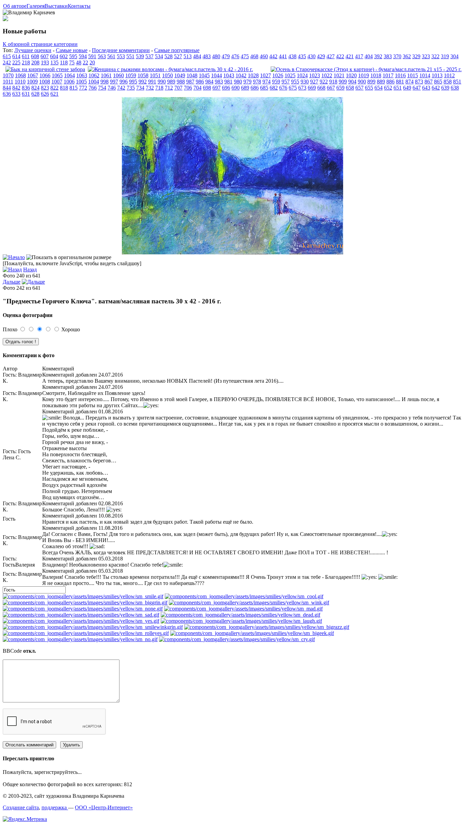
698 (207, 88)
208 (35, 62)
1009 (32, 81)
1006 (69, 81)
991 (152, 81)
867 (428, 81)
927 (314, 81)
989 (171, 81)
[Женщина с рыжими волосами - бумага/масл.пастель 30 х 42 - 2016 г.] (170, 69)
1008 (44, 81)
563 (102, 56)
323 (426, 56)
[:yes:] (81, 621)
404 (369, 56)
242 (7, 62)
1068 (20, 75)
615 (7, 56)
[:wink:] (249, 602)
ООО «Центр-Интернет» (104, 807)
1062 (94, 75)
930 (305, 81)
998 (104, 81)
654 (378, 88)
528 (168, 56)
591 (92, 56)
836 (26, 88)
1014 (424, 75)
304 (454, 56)
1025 (290, 75)
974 (266, 81)
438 (292, 56)
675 (293, 88)
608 (35, 56)
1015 (412, 75)
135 (54, 62)
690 (235, 88)
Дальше (11, 282)
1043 (228, 75)
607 (45, 56)
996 (123, 81)
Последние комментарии (121, 50)
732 (150, 88)
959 (276, 81)
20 (92, 62)
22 (85, 62)
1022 (326, 75)
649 (407, 88)
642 (436, 88)
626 (45, 94)
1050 (167, 75)
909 (343, 81)
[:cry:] (237, 639)
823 (45, 88)
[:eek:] (252, 633)
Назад (30, 269)
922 (324, 81)
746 (112, 88)
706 (188, 88)
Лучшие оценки (32, 50)
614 (16, 56)
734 (140, 88)
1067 (32, 75)
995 (133, 81)
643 (426, 88)
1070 (8, 75)
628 (35, 94)
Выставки (56, 6)
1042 (241, 75)
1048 (192, 75)
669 (312, 88)
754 (102, 88)
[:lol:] (241, 621)
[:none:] (83, 609)
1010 (20, 81)
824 (35, 88)
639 (445, 88)
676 (283, 88)
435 (302, 56)
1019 (363, 75)
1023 (314, 75)
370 (397, 56)
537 (149, 56)
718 (159, 88)
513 (187, 56)
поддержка (55, 807)
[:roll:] (86, 633)
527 (178, 56)
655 (369, 88)
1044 (216, 75)
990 (162, 81)
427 (330, 56)
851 (457, 81)
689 (245, 88)
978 (257, 81)
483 (207, 56)
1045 (204, 75)
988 (181, 81)
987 (190, 81)
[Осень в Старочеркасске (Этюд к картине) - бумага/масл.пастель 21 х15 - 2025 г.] (366, 69)
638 (455, 88)
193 (45, 62)
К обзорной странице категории (40, 44)
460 (264, 56)
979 (247, 81)
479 (226, 56)
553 (121, 56)
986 (200, 81)
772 (83, 88)
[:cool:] (244, 596)
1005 (81, 81)
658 (350, 88)
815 (73, 88)
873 (419, 81)
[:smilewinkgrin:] (93, 627)
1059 (130, 75)
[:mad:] (243, 609)
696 (226, 88)
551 (130, 56)
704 (197, 88)
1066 (44, 75)
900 (362, 81)
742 (121, 88)
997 (114, 81)
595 (73, 56)
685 (264, 88)
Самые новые (71, 50)
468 (254, 56)
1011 (8, 81)
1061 (106, 75)
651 (398, 88)
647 (417, 88)
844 (7, 88)
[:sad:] (81, 615)
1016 (400, 75)
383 (388, 56)
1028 (253, 75)
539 (140, 56)
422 (340, 56)
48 (78, 62)
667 (331, 88)
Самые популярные (176, 50)
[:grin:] (85, 602)
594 (83, 56)
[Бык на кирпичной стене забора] (45, 69)
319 (445, 56)
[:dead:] (240, 615)
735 (131, 88)
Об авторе (15, 6)
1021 (339, 75)
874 (409, 81)
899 (371, 81)
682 (274, 88)
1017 (388, 75)
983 (219, 81)
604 (54, 56)
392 (378, 56)
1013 (437, 75)
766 (93, 88)
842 (16, 88)
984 (209, 81)
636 (7, 94)
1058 (143, 75)
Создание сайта (21, 807)
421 (350, 56)
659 (340, 88)
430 (311, 56)
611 (26, 56)
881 (400, 81)
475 (245, 56)
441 (283, 56)
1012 (449, 75)
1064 (69, 75)
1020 (351, 75)
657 (359, 88)
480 (216, 56)
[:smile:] (83, 596)
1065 (57, 75)
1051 (155, 75)
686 (255, 88)
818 (64, 88)
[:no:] (80, 639)
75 (72, 62)
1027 (265, 75)
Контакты (79, 6)
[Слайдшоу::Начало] (14, 257)
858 (448, 81)
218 (26, 62)
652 (388, 88)
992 (143, 81)
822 (54, 88)
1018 (375, 75)
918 (333, 81)
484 (197, 56)
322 (435, 56)
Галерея (36, 6)
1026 (277, 75)
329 (416, 56)
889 (381, 81)
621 (54, 94)
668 (321, 88)
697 (216, 88)
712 (169, 88)
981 (228, 81)
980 (238, 81)
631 (26, 94)
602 (64, 56)
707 (178, 88)
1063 (81, 75)
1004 (93, 81)
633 (16, 94)
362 (407, 56)
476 (235, 56)
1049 (179, 75)
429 (321, 56)
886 (390, 81)
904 (352, 81)
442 (273, 56)
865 (438, 81)
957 (286, 81)
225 (16, 62)
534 (159, 56)
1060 (118, 75)
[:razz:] (266, 627)
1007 (56, 81)
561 (111, 56)
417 (359, 56)
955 (295, 81)
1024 (302, 75)
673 (302, 88)
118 (64, 62)
